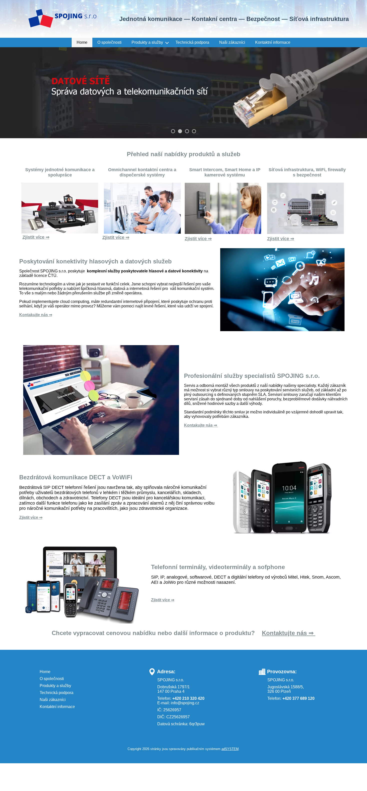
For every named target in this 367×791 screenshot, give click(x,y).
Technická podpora (192, 42)
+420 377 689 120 (298, 699)
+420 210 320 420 (188, 699)
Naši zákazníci (232, 42)
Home (82, 42)
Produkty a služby (147, 42)
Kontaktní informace (272, 42)
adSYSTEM (230, 750)
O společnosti (109, 42)
